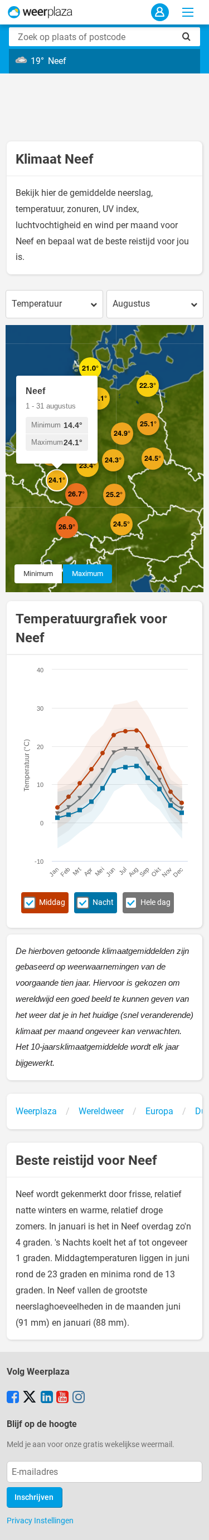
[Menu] (187, 12)
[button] (62, 466)
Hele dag (155, 902)
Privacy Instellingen (40, 1520)
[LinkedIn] (47, 1398)
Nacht (103, 902)
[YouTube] (62, 1398)
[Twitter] (29, 1398)
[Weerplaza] (40, 12)
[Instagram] (78, 1398)
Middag (52, 902)
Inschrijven (34, 1497)
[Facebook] (13, 1398)
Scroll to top (191, 1522)
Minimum (38, 573)
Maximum (87, 573)
